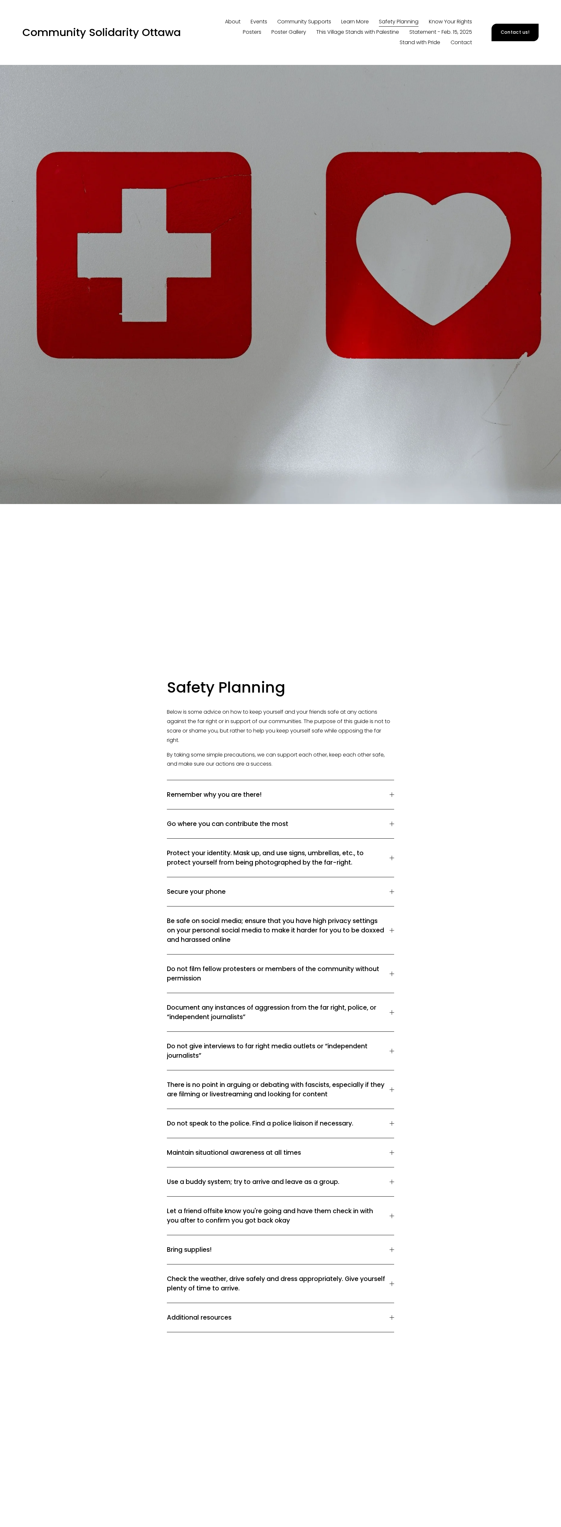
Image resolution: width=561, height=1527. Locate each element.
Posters (252, 32)
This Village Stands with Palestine (357, 32)
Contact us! (515, 32)
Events (259, 21)
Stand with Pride (420, 42)
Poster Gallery (288, 32)
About (233, 21)
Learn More (355, 21)
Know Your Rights (450, 21)
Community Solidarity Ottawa (101, 32)
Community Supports (304, 21)
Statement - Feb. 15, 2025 (440, 32)
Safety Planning (398, 21)
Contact (461, 42)
